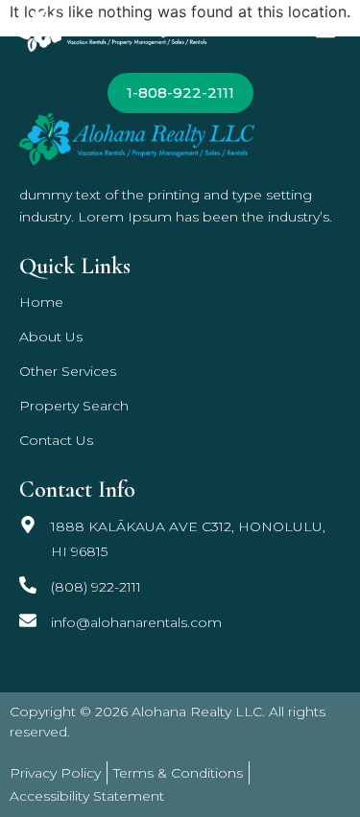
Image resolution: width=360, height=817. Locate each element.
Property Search (74, 405)
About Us (51, 336)
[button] (325, 30)
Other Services (67, 371)
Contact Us (56, 440)
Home (41, 302)
